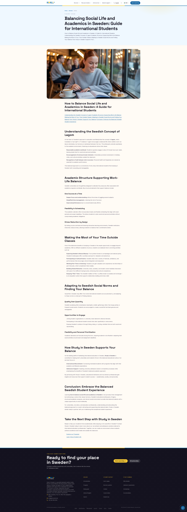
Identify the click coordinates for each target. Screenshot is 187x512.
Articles (71, 10)
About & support (106, 2)
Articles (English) (87, 493)
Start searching (119, 461)
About (76, 508)
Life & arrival (96, 2)
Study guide (86, 489)
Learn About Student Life (73, 437)
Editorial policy (82, 508)
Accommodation (127, 493)
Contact (105, 489)
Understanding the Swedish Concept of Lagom (78, 115)
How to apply (106, 481)
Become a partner (108, 485)
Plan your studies (85, 2)
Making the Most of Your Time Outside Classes (78, 117)
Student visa (106, 496)
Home (66, 10)
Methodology (89, 508)
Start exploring (135, 2)
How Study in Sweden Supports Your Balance (83, 119)
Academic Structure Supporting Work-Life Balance (106, 115)
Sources (95, 508)
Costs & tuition (107, 493)
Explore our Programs (72, 434)
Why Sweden (126, 481)
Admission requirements (128, 485)
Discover (76, 2)
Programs (85, 485)
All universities (134, 461)
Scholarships (126, 489)
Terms (105, 508)
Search (85, 496)
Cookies (109, 508)
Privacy (100, 508)
